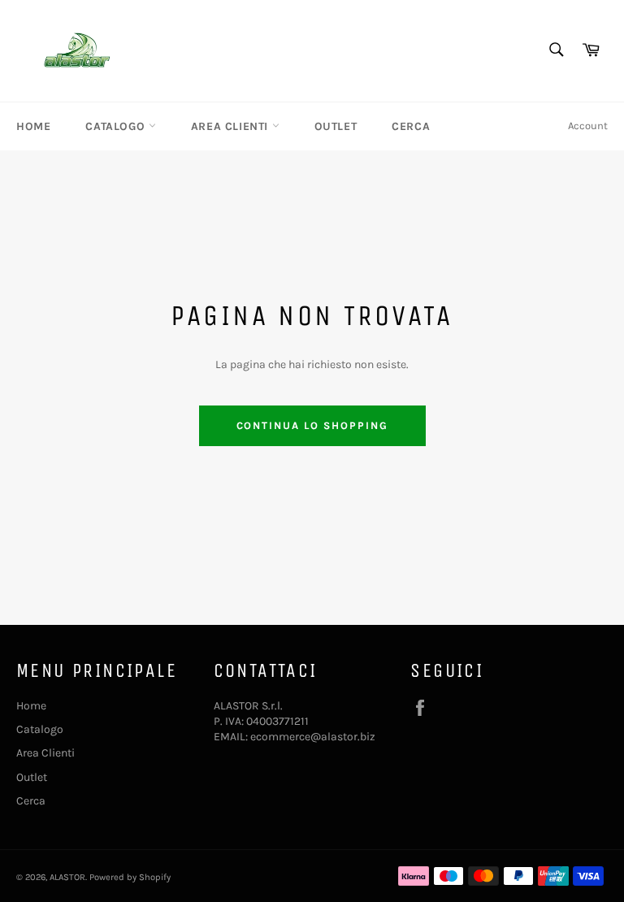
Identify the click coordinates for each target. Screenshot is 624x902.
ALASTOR (67, 877)
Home (33, 126)
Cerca (411, 126)
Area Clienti (231, 126)
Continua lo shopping (312, 425)
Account (588, 125)
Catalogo (116, 126)
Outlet (336, 126)
